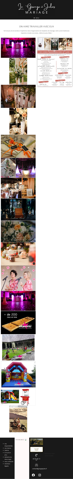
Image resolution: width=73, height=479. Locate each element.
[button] (36, 449)
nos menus (8, 448)
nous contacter (9, 461)
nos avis (20, 439)
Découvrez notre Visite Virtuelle (49, 455)
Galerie (7, 450)
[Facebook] (33, 475)
